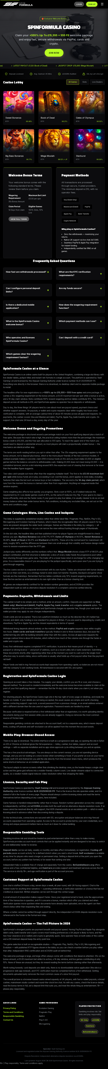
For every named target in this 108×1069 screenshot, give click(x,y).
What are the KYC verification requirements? (75, 274)
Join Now (54, 53)
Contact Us (8, 1020)
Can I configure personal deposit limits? (23, 290)
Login (79, 4)
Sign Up (91, 4)
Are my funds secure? (70, 288)
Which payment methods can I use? (77, 321)
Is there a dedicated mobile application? (20, 306)
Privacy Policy (9, 1008)
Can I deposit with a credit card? (76, 337)
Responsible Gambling (13, 1016)
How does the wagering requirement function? (78, 306)
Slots (84, 82)
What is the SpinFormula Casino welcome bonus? (22, 323)
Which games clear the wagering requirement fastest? (23, 356)
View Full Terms (19, 219)
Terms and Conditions (13, 1012)
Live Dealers (97, 82)
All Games (73, 82)
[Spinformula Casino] (18, 4)
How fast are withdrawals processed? (26, 272)
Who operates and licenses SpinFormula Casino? (20, 339)
